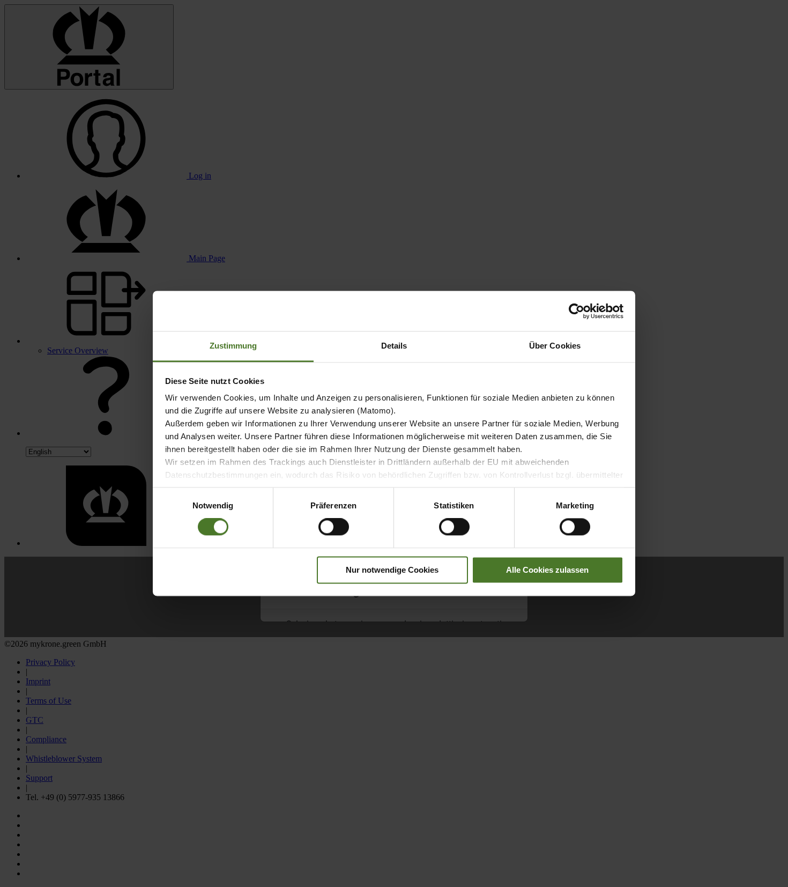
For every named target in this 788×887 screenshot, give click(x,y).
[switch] (333, 527)
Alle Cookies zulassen (547, 569)
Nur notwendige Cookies (392, 569)
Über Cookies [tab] (555, 345)
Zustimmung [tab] (233, 345)
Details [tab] (394, 345)
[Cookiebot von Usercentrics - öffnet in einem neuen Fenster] (576, 311)
